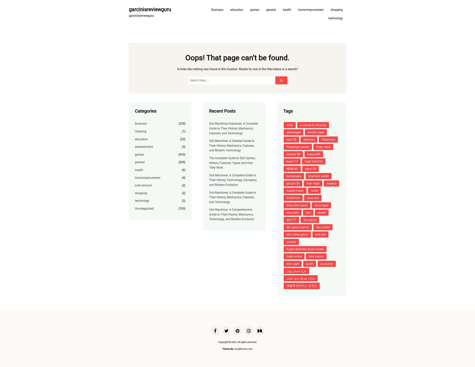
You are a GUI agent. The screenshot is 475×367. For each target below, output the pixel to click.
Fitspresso (328, 139)
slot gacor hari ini (297, 227)
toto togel (292, 264)
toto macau (316, 256)
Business (217, 9)
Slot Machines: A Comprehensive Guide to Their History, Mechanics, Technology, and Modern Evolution (231, 214)
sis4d (314, 190)
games (254, 9)
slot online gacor (297, 234)
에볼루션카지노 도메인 (301, 285)
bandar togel (316, 132)
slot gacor (309, 220)
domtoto (309, 139)
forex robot (323, 147)
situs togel (321, 205)
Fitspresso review (297, 147)
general (271, 9)
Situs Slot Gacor (297, 205)
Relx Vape (313, 183)
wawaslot (326, 264)
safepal (331, 183)
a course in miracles (313, 125)
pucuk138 (292, 183)
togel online (294, 256)
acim (289, 125)
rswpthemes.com (243, 349)
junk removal (143, 185)
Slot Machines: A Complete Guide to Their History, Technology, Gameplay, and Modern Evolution (233, 180)
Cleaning (140, 131)
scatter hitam (295, 190)
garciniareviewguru (150, 9)
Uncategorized (144, 208)
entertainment (144, 147)
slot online (323, 227)
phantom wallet (318, 176)
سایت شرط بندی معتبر (300, 278)
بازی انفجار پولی (296, 271)
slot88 (322, 212)
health (287, 9)
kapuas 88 (293, 154)
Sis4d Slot (293, 198)
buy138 (291, 139)
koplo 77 (292, 161)
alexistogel (293, 132)
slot (308, 212)
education (236, 9)
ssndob (291, 242)
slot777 (291, 220)
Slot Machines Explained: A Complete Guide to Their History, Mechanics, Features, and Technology (233, 128)
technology (335, 18)
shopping (337, 9)
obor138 (310, 169)
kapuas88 (313, 154)
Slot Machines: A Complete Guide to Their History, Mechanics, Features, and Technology (232, 197)
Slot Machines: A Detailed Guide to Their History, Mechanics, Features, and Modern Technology (231, 145)
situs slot (313, 198)
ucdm (309, 264)
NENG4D (292, 169)
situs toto (292, 212)
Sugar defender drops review (305, 249)
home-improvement (311, 9)
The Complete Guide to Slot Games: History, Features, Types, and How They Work (232, 162)
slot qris (320, 234)
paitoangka (293, 176)
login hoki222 (314, 161)
